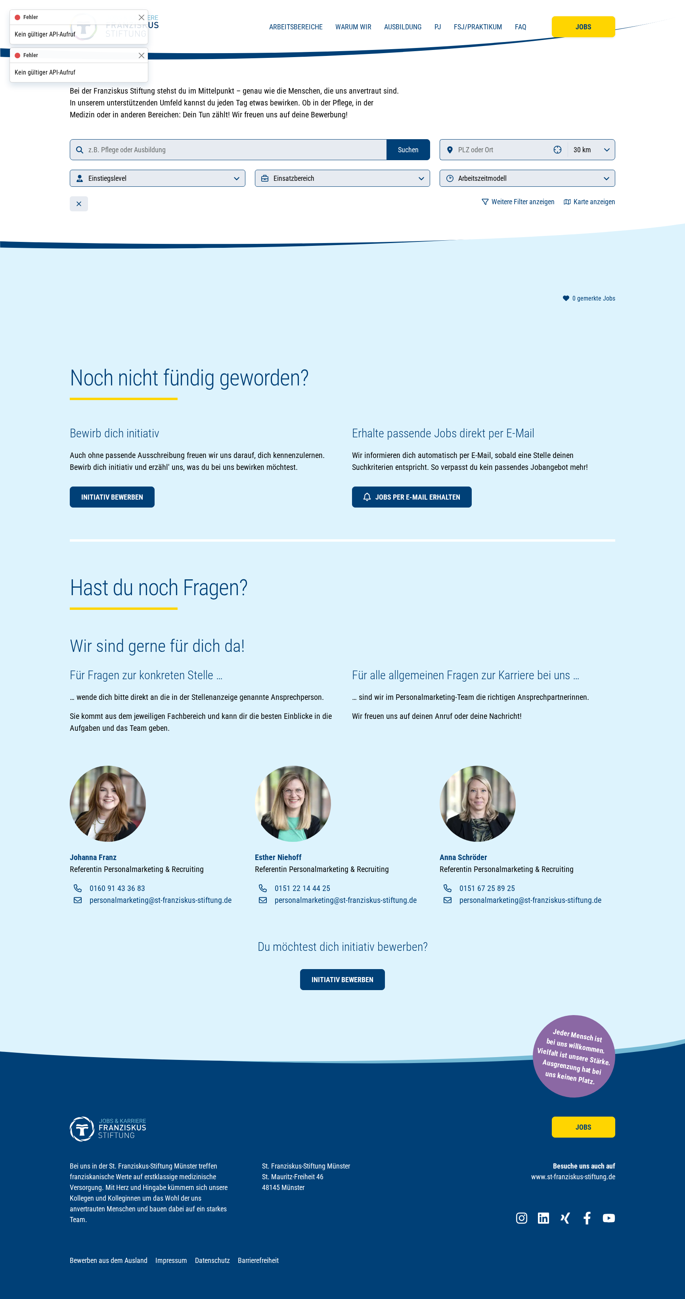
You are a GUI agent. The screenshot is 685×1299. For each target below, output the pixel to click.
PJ (437, 27)
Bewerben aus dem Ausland (108, 1260)
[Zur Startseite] (108, 1129)
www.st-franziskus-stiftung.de (573, 1177)
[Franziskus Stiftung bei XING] (565, 1218)
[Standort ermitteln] (557, 149)
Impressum (171, 1260)
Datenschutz (212, 1260)
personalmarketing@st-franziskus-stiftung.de (161, 900)
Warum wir (353, 27)
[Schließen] (141, 17)
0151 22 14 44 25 (302, 888)
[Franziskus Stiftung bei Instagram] (521, 1218)
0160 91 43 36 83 (117, 888)
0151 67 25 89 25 (487, 888)
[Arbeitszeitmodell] (606, 178)
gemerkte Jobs (593, 298)
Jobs (583, 27)
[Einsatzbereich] (421, 178)
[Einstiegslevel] (236, 178)
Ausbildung (403, 27)
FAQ (520, 27)
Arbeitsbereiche (296, 27)
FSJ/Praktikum (478, 27)
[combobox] (228, 149)
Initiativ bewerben (112, 497)
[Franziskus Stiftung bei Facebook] (587, 1218)
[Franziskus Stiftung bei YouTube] (609, 1218)
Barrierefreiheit (258, 1260)
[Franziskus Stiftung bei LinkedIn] (543, 1218)
